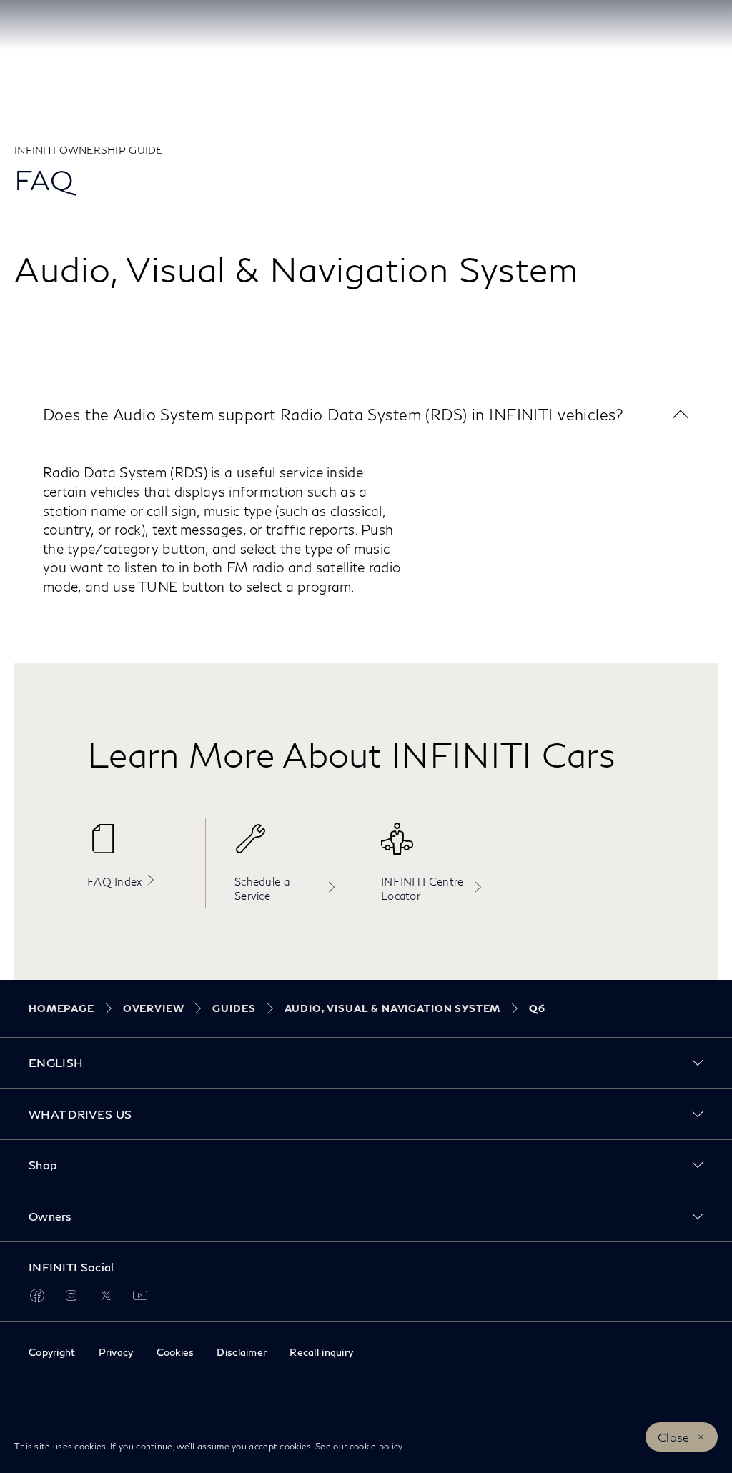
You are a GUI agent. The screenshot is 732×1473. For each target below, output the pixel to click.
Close (674, 1437)
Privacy (116, 1352)
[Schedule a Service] (285, 846)
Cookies (175, 1352)
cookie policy (376, 1446)
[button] (366, 414)
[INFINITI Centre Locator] (432, 846)
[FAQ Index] (139, 846)
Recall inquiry (321, 1352)
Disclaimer (242, 1352)
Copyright (52, 1352)
